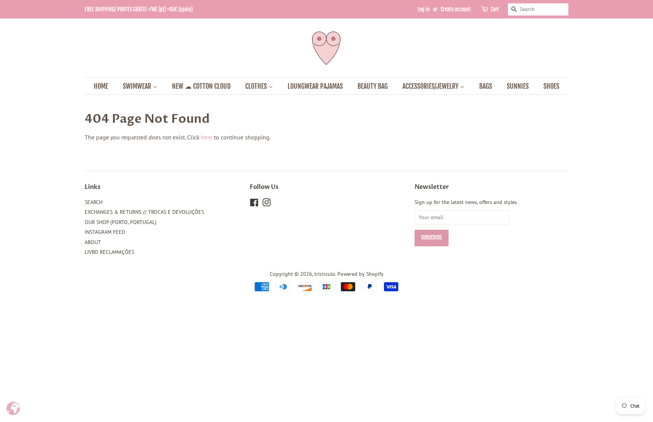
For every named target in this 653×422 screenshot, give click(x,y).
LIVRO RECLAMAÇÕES (109, 252)
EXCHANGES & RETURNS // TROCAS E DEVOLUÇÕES (144, 212)
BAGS (485, 86)
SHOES (551, 86)
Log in (424, 9)
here (206, 137)
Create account (456, 9)
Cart (495, 9)
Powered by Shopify (360, 274)
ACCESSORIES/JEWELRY (431, 86)
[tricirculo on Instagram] (266, 204)
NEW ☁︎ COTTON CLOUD (201, 86)
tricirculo (324, 274)
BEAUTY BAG (372, 86)
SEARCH (93, 202)
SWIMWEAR (138, 86)
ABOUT (93, 242)
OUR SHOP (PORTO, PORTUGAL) (120, 222)
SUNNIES (518, 86)
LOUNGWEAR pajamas (315, 86)
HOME (101, 86)
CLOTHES (256, 86)
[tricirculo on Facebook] (254, 204)
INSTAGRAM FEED (105, 232)
